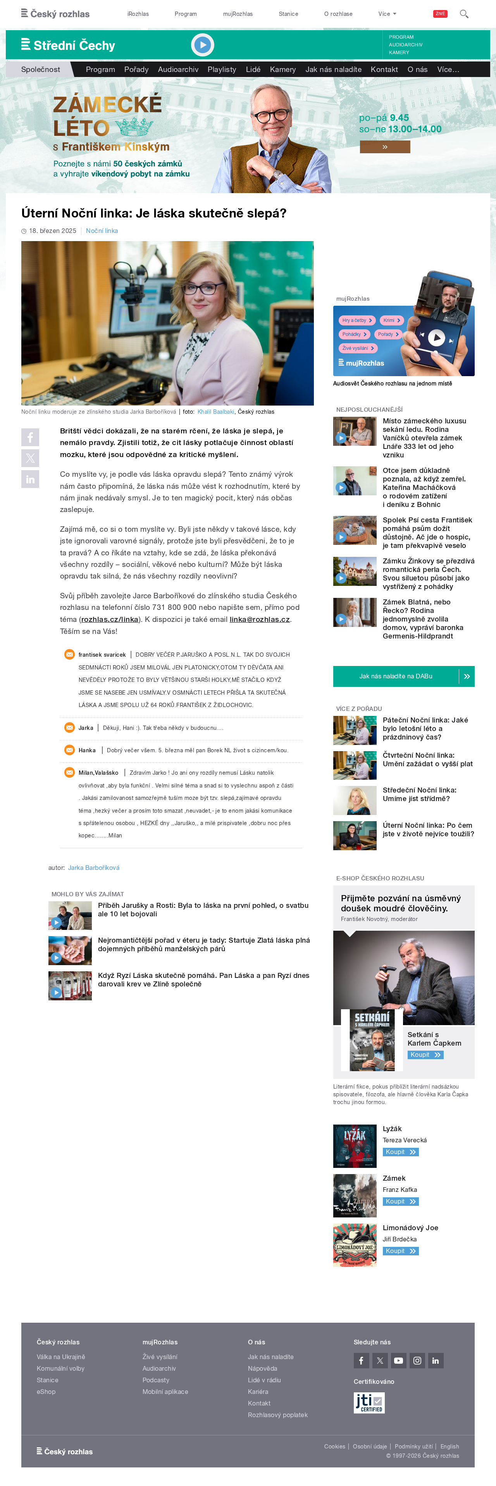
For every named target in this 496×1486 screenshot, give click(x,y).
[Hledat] (464, 14)
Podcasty (156, 1380)
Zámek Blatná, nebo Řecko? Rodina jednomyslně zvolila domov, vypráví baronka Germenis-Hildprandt (423, 619)
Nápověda (262, 1368)
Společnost (40, 69)
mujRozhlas (238, 14)
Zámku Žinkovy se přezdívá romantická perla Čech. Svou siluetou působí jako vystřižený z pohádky (429, 574)
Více (448, 69)
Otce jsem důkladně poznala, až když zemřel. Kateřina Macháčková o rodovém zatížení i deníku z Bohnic (424, 487)
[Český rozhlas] (55, 14)
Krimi (389, 320)
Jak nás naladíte (334, 69)
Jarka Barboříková (93, 867)
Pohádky (352, 334)
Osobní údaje (370, 1446)
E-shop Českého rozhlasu (380, 878)
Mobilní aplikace (166, 1391)
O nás (418, 69)
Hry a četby (354, 320)
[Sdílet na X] (30, 458)
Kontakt (384, 69)
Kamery (399, 52)
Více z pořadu (359, 708)
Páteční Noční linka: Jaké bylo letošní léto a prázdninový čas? (425, 728)
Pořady (136, 69)
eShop (46, 1391)
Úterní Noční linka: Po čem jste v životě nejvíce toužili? (428, 829)
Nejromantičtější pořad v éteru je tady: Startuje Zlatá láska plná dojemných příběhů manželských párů (204, 944)
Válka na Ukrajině (61, 1357)
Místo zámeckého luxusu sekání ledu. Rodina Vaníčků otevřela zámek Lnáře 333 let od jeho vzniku (425, 438)
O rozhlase (338, 14)
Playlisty (222, 69)
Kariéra (258, 1391)
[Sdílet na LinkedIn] (30, 479)
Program (186, 14)
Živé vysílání (355, 348)
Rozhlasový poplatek (278, 1415)
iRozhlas (138, 14)
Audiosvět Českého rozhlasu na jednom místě (392, 383)
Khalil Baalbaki (216, 412)
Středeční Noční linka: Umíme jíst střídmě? (420, 794)
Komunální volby (60, 1368)
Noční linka (102, 231)
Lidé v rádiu (264, 1380)
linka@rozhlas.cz (260, 619)
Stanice (288, 14)
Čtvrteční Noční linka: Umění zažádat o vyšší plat (428, 759)
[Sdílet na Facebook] (30, 437)
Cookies (334, 1446)
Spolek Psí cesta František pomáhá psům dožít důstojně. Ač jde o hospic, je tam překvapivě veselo (427, 533)
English (450, 1446)
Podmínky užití (414, 1446)
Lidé (253, 69)
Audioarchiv (405, 45)
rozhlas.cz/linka (110, 619)
